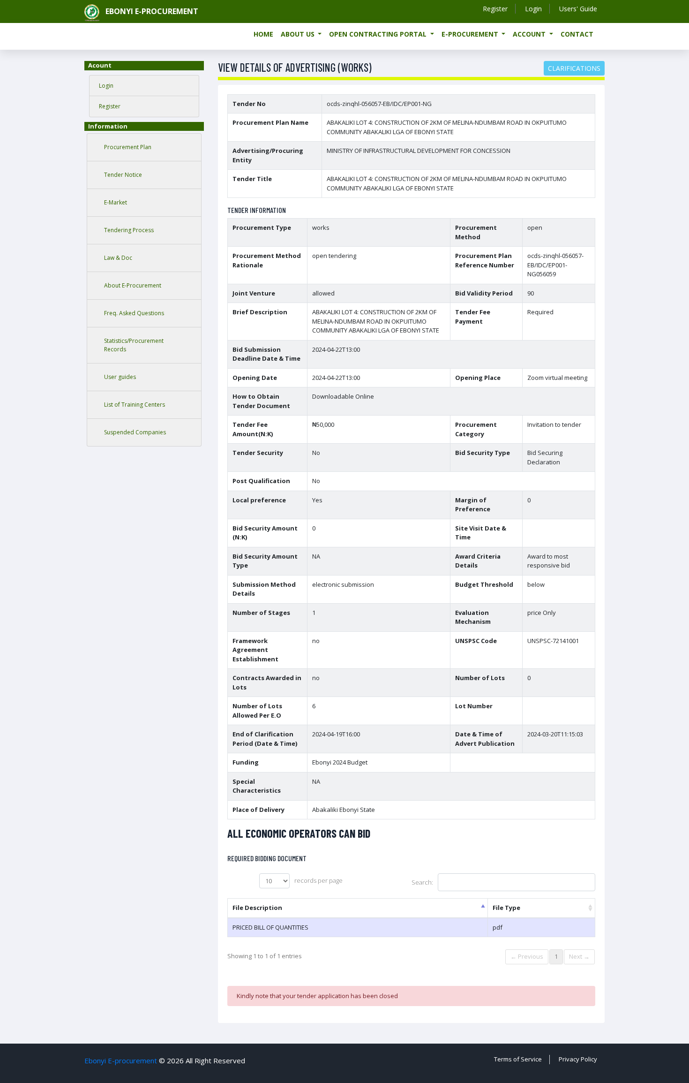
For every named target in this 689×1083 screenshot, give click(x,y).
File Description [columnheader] (257, 907)
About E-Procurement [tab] (132, 285)
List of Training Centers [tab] (134, 405)
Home (263, 34)
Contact (577, 34)
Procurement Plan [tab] (127, 147)
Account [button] (530, 34)
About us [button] (298, 34)
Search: (422, 882)
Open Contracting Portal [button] (378, 34)
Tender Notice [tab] (123, 175)
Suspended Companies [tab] (135, 432)
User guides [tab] (120, 377)
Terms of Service (518, 1059)
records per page (318, 880)
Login (533, 8)
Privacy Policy (578, 1059)
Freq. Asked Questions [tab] (134, 313)
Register (495, 8)
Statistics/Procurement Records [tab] (134, 345)
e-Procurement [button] (471, 34)
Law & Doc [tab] (118, 258)
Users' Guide (578, 8)
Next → (579, 956)
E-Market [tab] (115, 202)
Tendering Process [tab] (129, 230)
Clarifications (574, 68)
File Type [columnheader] (506, 907)
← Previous (526, 956)
